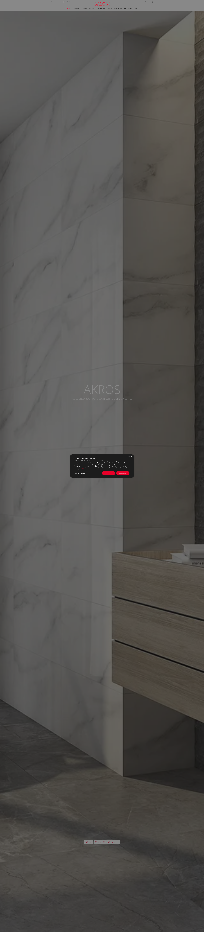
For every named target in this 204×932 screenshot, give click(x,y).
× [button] (131, 456)
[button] (80, 473)
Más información (86, 469)
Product (69, 8)
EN (148, 2)
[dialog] (102, 466)
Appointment (59, 2)
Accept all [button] (122, 473)
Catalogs (109, 8)
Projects (85, 8)
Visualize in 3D (118, 8)
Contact (53, 2)
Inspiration (76, 8)
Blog (136, 8)
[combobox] (129, 456)
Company (91, 8)
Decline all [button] (108, 473)
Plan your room (128, 8)
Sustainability (101, 8)
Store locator (67, 2)
